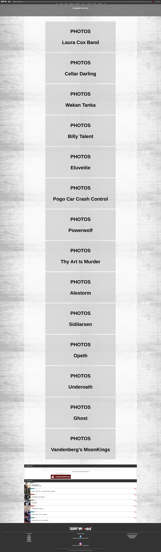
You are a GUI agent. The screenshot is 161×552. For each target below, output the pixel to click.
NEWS (29, 535)
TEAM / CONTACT (29, 541)
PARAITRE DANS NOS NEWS (132, 536)
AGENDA (29, 540)
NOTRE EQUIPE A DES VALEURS (132, 535)
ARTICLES (29, 538)
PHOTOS (29, 536)
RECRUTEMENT (132, 537)
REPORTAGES (29, 539)
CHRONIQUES (29, 537)
